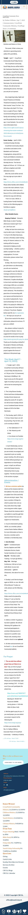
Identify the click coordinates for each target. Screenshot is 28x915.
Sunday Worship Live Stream (13, 862)
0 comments (12, 28)
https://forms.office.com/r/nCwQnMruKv (16, 182)
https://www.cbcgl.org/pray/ (12, 722)
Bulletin (19, 913)
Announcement (9, 23)
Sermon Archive (8, 865)
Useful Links (7, 859)
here (11, 646)
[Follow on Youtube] (7, 785)
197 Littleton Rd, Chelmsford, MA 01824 (14, 776)
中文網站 (14, 2)
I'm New (14, 913)
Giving (5, 856)
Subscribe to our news (13, 762)
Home (3, 913)
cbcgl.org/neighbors (9, 210)
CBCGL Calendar (9, 873)
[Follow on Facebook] (4, 785)
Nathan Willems (10, 20)
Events (5, 868)
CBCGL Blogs (8, 870)
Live (9, 913)
